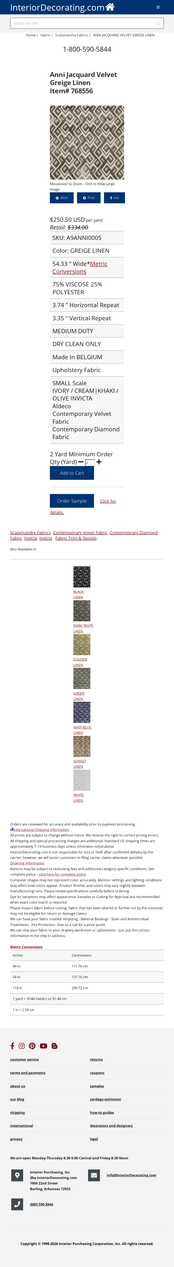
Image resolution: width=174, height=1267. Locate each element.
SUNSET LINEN (79, 764)
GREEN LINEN (78, 696)
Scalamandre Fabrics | (73, 35)
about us (17, 1086)
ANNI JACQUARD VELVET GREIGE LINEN (124, 35)
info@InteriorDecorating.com (131, 1175)
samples (97, 1086)
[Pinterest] (32, 1047)
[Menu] (158, 7)
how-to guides (102, 1112)
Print (91, 197)
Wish (64, 197)
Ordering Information (27, 863)
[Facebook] (12, 1047)
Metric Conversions (79, 267)
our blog (17, 1099)
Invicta (30, 538)
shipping (17, 1112)
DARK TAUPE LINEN (83, 628)
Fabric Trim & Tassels (76, 538)
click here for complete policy (62, 874)
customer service (24, 1059)
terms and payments (27, 1072)
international (21, 1125)
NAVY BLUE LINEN (82, 730)
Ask (116, 197)
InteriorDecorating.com (57, 7)
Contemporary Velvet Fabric (80, 532)
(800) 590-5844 (41, 1204)
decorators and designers (111, 1125)
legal (94, 1139)
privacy (16, 1139)
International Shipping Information (41, 829)
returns (96, 1059)
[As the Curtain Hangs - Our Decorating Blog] (55, 1047)
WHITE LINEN (78, 798)
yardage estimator (105, 1099)
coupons (97, 1072)
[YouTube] (43, 1047)
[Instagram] (22, 1047)
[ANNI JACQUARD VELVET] (87, 143)
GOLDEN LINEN (80, 662)
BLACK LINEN (78, 594)
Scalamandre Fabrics (30, 532)
